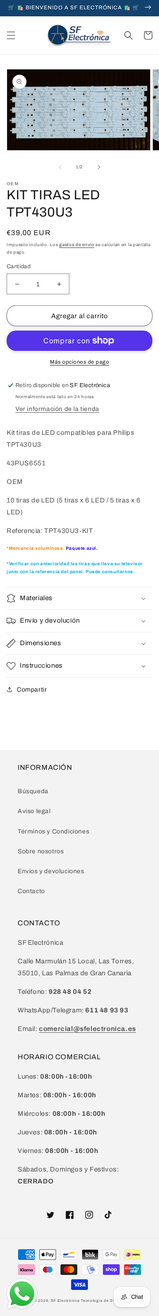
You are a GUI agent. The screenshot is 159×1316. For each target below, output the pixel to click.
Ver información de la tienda (57, 409)
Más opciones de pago (79, 362)
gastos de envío (77, 244)
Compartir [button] (32, 689)
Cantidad (18, 266)
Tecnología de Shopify (103, 1301)
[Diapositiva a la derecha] (99, 167)
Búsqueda (33, 791)
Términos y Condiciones (53, 831)
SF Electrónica (65, 1301)
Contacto (31, 891)
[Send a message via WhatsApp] (22, 1294)
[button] (11, 35)
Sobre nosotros (41, 851)
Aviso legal (34, 811)
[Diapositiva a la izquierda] (60, 167)
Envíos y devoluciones (51, 871)
